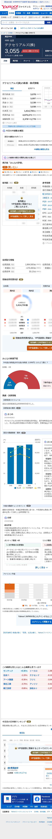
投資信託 (35, 13)
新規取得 (49, 6)
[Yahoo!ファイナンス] (16, 6)
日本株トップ (6, 17)
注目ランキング (34, 17)
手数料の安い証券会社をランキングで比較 (22, 126)
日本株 (11, 13)
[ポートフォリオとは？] (15, 28)
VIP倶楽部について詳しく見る (21, 216)
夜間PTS (31, 88)
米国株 (18, 13)
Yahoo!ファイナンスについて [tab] (20, 812)
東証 (12, 88)
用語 (12, 94)
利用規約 (42, 822)
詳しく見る (40, 567)
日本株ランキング (20, 17)
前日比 (22, 733)
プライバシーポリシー (13, 822)
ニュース (44, 13)
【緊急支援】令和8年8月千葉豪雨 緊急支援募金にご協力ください (26, 2)
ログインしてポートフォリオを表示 (32, 28)
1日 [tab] (46, 107)
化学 (12, 40)
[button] (41, 567)
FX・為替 (26, 13)
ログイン (36, 8)
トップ (4, 13)
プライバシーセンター (29, 822)
